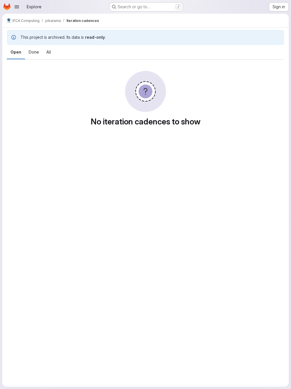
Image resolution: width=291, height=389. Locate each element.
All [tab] (48, 52)
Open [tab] (16, 52)
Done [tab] (34, 52)
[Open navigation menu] (16, 6)
